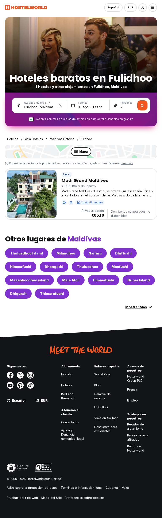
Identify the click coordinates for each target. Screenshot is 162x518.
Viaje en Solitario (106, 418)
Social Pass (102, 374)
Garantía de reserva (102, 396)
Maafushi (120, 267)
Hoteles (66, 385)
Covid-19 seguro (92, 202)
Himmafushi (20, 267)
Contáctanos (70, 422)
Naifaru (95, 253)
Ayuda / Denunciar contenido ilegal (72, 434)
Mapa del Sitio (51, 497)
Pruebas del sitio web (22, 497)
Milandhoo (66, 253)
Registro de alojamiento (135, 426)
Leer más (127, 163)
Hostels (66, 374)
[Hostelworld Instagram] (30, 375)
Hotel (66, 174)
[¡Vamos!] (142, 105)
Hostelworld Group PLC (135, 378)
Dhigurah (18, 293)
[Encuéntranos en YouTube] (10, 385)
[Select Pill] (142, 7)
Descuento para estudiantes (105, 429)
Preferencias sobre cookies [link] (85, 497)
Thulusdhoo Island (26, 253)
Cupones (112, 487)
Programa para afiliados (137, 437)
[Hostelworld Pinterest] (20, 385)
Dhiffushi (123, 253)
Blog (97, 385)
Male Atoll (71, 280)
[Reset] (60, 105)
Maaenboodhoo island (29, 280)
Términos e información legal (81, 487)
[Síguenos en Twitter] (20, 375)
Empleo (132, 400)
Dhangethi (54, 267)
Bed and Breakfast (68, 396)
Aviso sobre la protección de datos (32, 487)
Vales (126, 487)
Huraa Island (139, 280)
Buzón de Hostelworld (135, 448)
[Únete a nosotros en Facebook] (10, 375)
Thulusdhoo (87, 267)
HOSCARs (101, 407)
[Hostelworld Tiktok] (30, 385)
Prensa (132, 389)
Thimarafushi (52, 293)
